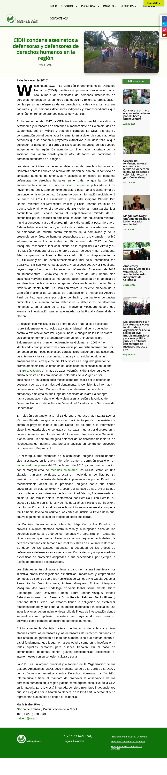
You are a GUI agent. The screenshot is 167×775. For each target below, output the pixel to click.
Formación (147, 6)
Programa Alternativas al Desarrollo (129, 737)
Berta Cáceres (31, 370)
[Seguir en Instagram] (164, 29)
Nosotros (67, 6)
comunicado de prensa (73, 185)
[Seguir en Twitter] (164, 24)
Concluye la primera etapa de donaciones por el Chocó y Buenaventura (136, 115)
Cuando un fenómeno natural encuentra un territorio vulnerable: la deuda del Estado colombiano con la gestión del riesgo (136, 169)
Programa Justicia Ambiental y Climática (126, 747)
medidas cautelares (64, 470)
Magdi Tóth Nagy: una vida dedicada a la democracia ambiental (136, 220)
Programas (88, 6)
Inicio (53, 6)
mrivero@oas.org (28, 718)
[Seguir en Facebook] (164, 19)
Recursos (127, 6)
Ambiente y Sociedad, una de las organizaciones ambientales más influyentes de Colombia (136, 273)
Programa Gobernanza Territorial (128, 741)
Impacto (108, 6)
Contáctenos (59, 18)
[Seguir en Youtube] (164, 34)
